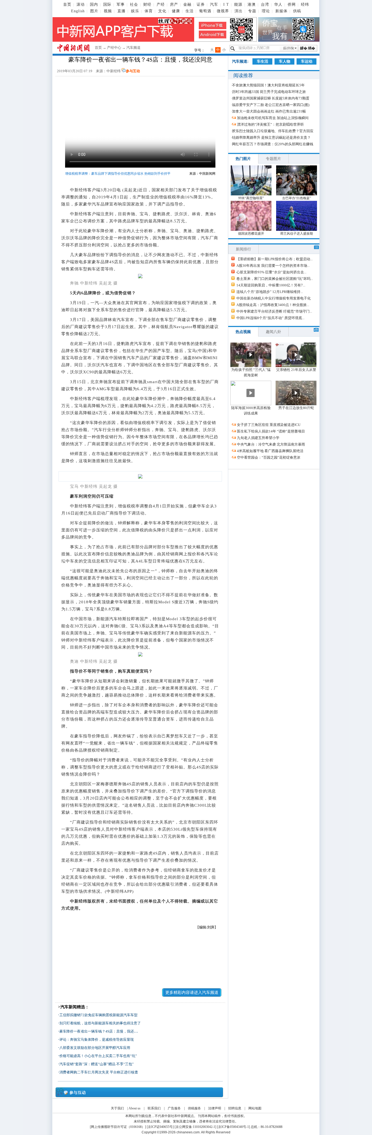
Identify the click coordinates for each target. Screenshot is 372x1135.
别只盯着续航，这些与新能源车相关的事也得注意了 (100, 1023)
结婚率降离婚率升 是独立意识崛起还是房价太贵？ (271, 137)
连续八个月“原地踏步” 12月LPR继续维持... (269, 292)
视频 (108, 11)
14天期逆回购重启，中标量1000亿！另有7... (270, 285)
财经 (147, 4)
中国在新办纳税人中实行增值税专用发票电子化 (273, 298)
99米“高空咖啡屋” (251, 198)
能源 (238, 4)
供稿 (297, 11)
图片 (94, 11)
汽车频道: (240, 61)
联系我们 (154, 1108)
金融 (187, 4)
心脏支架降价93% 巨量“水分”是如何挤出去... (271, 272)
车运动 (306, 61)
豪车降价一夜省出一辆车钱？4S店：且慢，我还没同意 (102, 1031)
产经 (161, 4)
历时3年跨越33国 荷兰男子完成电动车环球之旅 (269, 92)
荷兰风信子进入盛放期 (296, 233)
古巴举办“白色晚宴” (296, 198)
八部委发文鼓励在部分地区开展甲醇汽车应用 (94, 1048)
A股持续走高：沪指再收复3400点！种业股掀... (272, 305)
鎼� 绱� (307, 48)
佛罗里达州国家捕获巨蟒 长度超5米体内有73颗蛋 (270, 98)
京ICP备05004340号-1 (233, 1127)
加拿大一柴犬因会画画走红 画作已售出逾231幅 (269, 111)
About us (135, 1108)
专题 (252, 11)
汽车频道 (133, 48)
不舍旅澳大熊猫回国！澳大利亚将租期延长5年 (268, 85)
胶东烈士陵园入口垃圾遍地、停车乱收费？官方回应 (272, 131)
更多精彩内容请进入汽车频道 (191, 992)
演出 (238, 11)
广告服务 (174, 1108)
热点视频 (243, 332)
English (78, 11)
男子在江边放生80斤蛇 (296, 408)
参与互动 (133, 71)
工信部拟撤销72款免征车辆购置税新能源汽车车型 (98, 1015)
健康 (176, 11)
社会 (134, 4)
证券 (201, 4)
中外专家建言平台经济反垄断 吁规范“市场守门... (274, 311)
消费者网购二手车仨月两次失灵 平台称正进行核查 (98, 1072)
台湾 (265, 4)
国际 (107, 4)
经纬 (305, 4)
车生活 (262, 61)
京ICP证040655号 (160, 1127)
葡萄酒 (205, 11)
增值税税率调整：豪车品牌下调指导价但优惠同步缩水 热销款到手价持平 (117, 173)
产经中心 (114, 48)
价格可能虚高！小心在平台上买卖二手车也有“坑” (98, 1056)
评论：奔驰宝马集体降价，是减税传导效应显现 (96, 1039)
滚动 (81, 4)
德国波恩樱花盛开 (251, 233)
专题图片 (273, 159)
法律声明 (214, 1108)
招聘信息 (234, 1108)
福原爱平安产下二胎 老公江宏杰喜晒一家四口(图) (270, 105)
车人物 (284, 61)
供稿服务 (194, 1108)
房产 (174, 4)
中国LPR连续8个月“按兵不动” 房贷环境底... (270, 318)
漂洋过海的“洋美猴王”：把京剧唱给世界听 (270, 124)
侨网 (292, 4)
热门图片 (243, 159)
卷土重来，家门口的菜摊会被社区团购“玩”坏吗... (274, 279)
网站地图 (254, 1108)
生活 (189, 11)
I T (226, 4)
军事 (121, 4)
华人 (278, 4)
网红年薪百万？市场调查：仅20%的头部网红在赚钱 (272, 144)
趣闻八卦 (273, 332)
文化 (162, 11)
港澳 (252, 4)
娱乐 (135, 11)
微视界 (223, 11)
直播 (121, 11)
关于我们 (117, 1108)
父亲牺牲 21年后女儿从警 (296, 370)
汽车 (214, 4)
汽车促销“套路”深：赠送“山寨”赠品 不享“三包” (96, 1064)
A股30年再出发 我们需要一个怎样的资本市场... (273, 266)
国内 (94, 4)
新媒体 (281, 11)
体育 (149, 11)
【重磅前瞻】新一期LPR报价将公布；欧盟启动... (274, 259)
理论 (266, 11)
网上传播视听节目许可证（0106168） (118, 1127)
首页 (67, 4)
